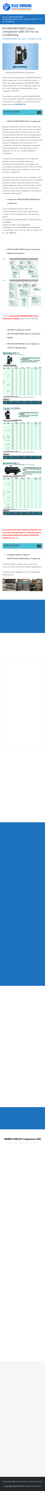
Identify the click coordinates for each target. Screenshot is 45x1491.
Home (5, 1481)
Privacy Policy (22, 1481)
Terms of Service (35, 1481)
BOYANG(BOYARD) (9, 39)
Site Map (12, 1481)
